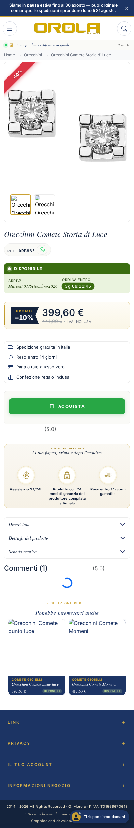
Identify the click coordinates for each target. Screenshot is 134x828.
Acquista (71, 406)
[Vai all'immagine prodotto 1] (20, 204)
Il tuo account (30, 764)
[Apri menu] (10, 28)
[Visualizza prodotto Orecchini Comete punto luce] (36, 647)
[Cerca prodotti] (124, 28)
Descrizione (20, 524)
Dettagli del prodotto (28, 538)
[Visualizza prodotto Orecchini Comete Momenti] (97, 647)
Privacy (19, 743)
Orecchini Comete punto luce (35, 684)
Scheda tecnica (23, 551)
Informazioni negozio (39, 785)
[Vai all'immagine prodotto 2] (44, 204)
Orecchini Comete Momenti (94, 684)
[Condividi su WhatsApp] (42, 250)
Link (14, 722)
